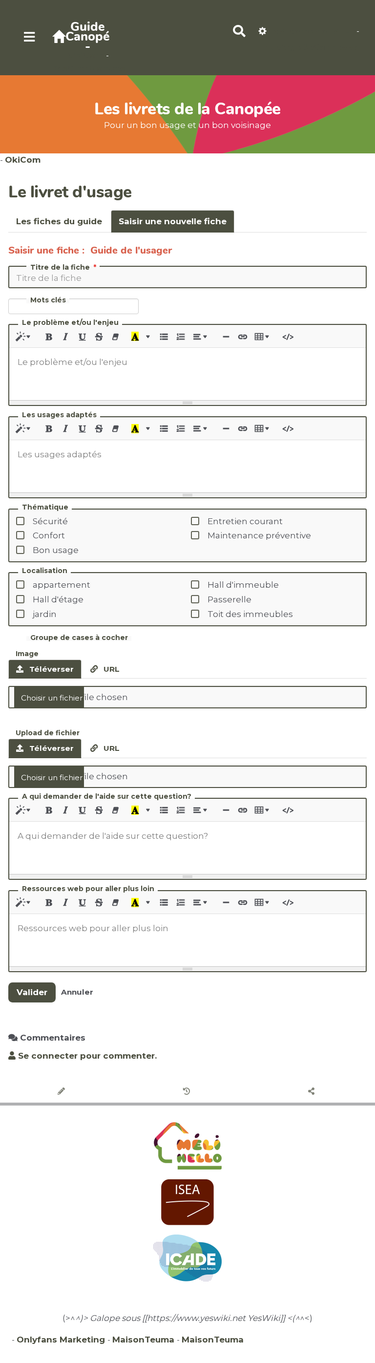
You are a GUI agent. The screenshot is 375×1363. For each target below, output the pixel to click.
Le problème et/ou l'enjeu (70, 323)
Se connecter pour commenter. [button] (86, 1056)
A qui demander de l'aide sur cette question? (106, 797)
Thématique (45, 507)
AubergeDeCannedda (311, 47)
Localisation (44, 571)
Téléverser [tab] (50, 669)
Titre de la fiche (60, 267)
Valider (32, 992)
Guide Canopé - (87, 36)
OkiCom (87, 55)
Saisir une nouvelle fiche (173, 221)
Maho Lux (335, 31)
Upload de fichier (48, 732)
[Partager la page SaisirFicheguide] (312, 1092)
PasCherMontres (88, 68)
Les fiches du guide (59, 221)
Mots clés (48, 300)
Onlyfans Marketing (62, 1339)
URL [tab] (111, 669)
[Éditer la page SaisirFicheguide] (63, 1092)
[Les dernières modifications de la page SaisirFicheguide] (188, 1092)
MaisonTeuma (144, 1339)
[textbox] (187, 372)
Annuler (77, 992)
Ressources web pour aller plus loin (88, 889)
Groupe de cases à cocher (79, 637)
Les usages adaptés (59, 415)
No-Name (293, 31)
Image (27, 653)
